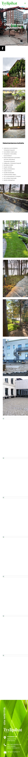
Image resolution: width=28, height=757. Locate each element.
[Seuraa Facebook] (2, 48)
